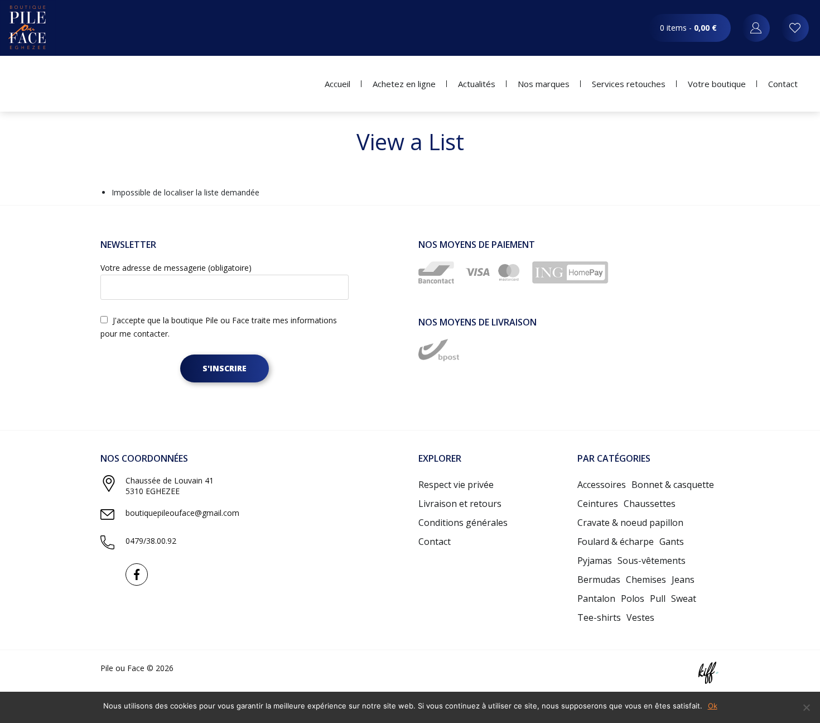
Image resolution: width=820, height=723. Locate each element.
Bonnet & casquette (672, 484)
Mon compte (795, 28)
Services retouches (628, 83)
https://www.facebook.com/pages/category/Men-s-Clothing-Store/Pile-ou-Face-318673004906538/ (137, 574)
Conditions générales (463, 522)
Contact (783, 83)
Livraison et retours (459, 503)
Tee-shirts (599, 617)
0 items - (688, 27)
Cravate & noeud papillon (630, 522)
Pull (657, 598)
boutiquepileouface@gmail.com (182, 512)
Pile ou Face (28, 28)
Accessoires (601, 484)
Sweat (683, 598)
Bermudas (598, 579)
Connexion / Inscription (756, 28)
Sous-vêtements (652, 560)
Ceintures (597, 503)
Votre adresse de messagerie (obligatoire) (176, 267)
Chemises (646, 579)
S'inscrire (224, 368)
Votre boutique (717, 83)
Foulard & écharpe (615, 541)
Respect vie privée (456, 484)
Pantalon (596, 598)
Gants (671, 541)
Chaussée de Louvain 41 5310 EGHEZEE (170, 485)
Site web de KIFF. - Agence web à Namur (708, 673)
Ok (712, 705)
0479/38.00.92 (151, 540)
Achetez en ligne (404, 83)
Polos (632, 598)
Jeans (683, 579)
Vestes (640, 617)
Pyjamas (594, 560)
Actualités (476, 83)
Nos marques (544, 83)
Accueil (337, 83)
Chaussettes (650, 503)
